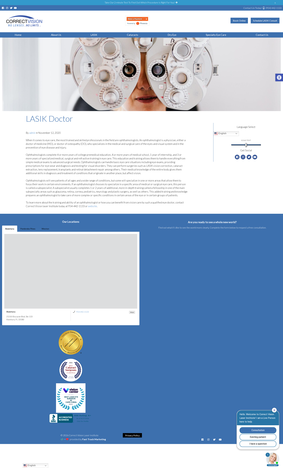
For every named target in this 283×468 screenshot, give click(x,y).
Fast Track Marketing (94, 439)
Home (18, 34)
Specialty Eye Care (216, 34)
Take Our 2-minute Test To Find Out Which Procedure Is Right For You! (140, 2)
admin (32, 132)
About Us (56, 34)
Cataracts (132, 34)
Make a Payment (135, 19)
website (92, 206)
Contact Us (262, 34)
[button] (279, 77)
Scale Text (246, 140)
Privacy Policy (132, 435)
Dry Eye (172, 34)
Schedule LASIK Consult (265, 20)
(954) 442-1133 (262, 7)
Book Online (239, 20)
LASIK (94, 34)
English (222, 133)
